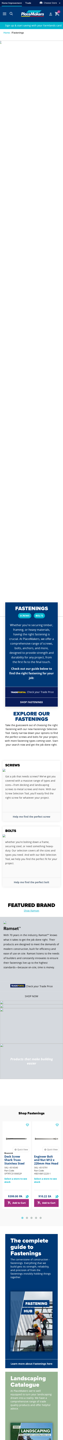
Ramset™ (12, 928)
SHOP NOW (31, 996)
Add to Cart (19, 1202)
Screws (25, 615)
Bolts (39, 615)
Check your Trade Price (40, 691)
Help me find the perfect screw (31, 816)
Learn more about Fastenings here (31, 1363)
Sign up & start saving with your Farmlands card (33, 25)
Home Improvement (12, 2)
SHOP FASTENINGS (31, 702)
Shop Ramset (31, 910)
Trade (28, 2)
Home (7, 32)
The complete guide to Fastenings (29, 1247)
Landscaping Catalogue (28, 1381)
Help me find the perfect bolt (31, 882)
